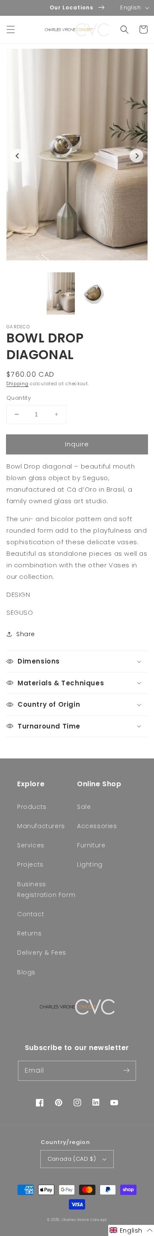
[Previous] (17, 155)
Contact (30, 914)
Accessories (97, 826)
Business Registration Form (46, 889)
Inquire (77, 444)
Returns (29, 933)
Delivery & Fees (41, 952)
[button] (10, 29)
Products (32, 806)
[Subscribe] (126, 1070)
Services (30, 845)
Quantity (18, 398)
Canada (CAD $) (71, 1159)
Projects (30, 864)
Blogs (26, 972)
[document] (77, 156)
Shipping (17, 384)
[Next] (136, 155)
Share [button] (25, 634)
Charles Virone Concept (84, 1219)
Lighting (90, 864)
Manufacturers (41, 826)
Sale (84, 806)
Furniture (91, 845)
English (130, 7)
